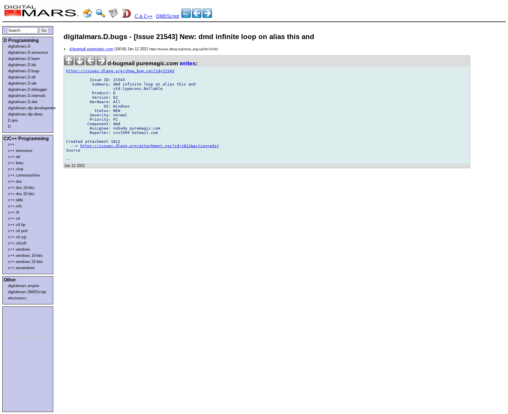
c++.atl (14, 157)
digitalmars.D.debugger (27, 89)
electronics (17, 298)
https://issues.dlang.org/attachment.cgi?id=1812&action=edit (149, 146)
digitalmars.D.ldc (22, 65)
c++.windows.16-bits (25, 255)
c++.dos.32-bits (21, 194)
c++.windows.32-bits (25, 261)
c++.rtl (13, 212)
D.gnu (13, 120)
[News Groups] (113, 16)
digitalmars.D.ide (22, 83)
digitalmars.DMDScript (27, 292)
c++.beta (15, 163)
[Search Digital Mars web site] (100, 16)
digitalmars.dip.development (29, 108)
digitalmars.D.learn (24, 58)
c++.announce (20, 150)
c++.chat (15, 169)
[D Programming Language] (126, 16)
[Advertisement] (21, 321)
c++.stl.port (18, 231)
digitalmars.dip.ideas (25, 114)
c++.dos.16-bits (21, 187)
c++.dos (15, 181)
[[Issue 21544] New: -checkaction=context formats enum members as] (196, 16)
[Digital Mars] (87, 16)
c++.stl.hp (16, 224)
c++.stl (14, 218)
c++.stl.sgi (17, 237)
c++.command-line (24, 175)
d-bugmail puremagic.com (91, 49)
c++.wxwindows (21, 268)
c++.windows (19, 249)
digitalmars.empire (23, 286)
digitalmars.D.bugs (24, 71)
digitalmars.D (19, 46)
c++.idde (15, 200)
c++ (11, 144)
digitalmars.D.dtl (22, 77)
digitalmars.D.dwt (22, 102)
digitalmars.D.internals (27, 95)
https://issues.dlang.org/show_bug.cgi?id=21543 (120, 71)
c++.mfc (15, 206)
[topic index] (186, 16)
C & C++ (144, 16)
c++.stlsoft (17, 243)
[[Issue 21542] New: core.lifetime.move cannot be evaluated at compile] (207, 16)
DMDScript (167, 16)
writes (188, 63)
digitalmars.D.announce (28, 52)
